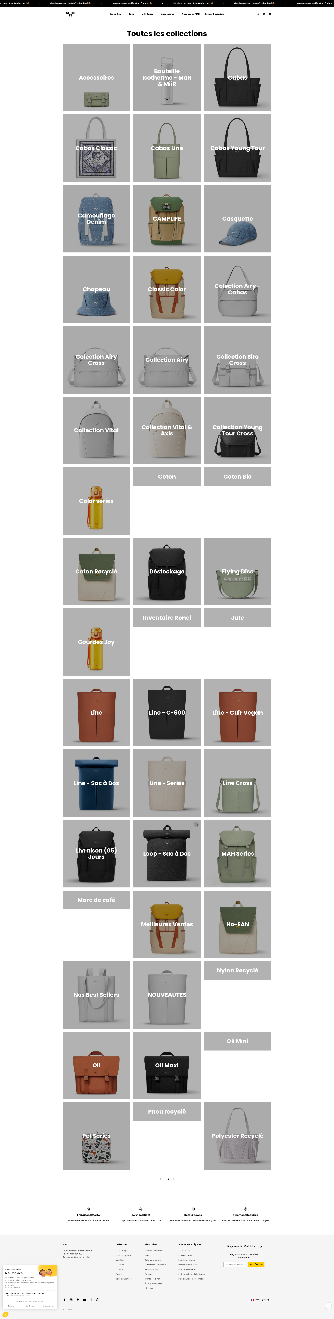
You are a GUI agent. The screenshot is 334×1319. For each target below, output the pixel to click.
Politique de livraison (188, 1269)
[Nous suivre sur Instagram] (71, 1300)
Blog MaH (149, 1288)
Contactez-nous (153, 1278)
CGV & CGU (184, 1250)
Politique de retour (187, 1264)
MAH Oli (119, 1269)
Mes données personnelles (191, 1278)
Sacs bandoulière (124, 1278)
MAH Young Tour (123, 1255)
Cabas (119, 1274)
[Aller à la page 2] (174, 1179)
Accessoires (167, 14)
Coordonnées (185, 1255)
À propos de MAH (191, 14)
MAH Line (120, 1260)
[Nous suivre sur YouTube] (84, 1300)
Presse (148, 1274)
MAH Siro (120, 1264)
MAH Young (121, 1250)
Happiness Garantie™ (155, 1264)
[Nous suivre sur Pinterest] (77, 1300)
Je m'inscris (256, 1264)
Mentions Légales (186, 1260)
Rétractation (151, 1269)
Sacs (131, 14)
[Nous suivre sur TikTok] (91, 1300)
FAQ (147, 1255)
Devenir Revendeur (215, 14)
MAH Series (147, 14)
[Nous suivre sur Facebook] (64, 1300)
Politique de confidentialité (191, 1274)
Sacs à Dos (115, 14)
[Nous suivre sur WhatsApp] (97, 1300)
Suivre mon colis (153, 1260)
